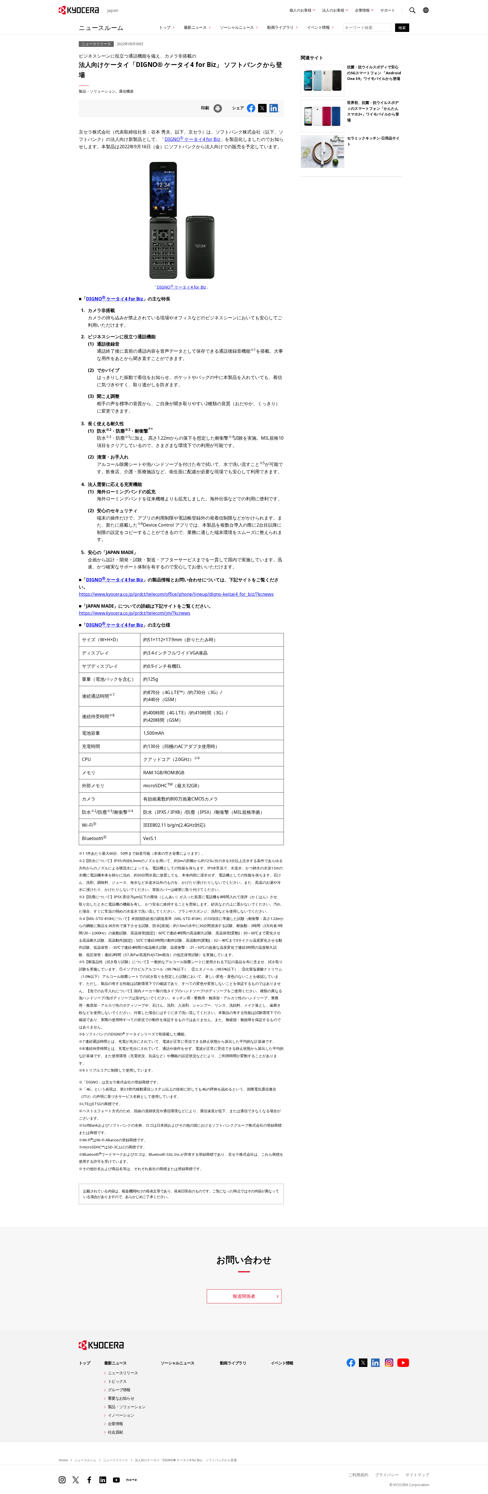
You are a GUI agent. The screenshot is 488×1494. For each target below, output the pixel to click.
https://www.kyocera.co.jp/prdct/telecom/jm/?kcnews (134, 613)
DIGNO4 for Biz (114, 580)
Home (63, 1460)
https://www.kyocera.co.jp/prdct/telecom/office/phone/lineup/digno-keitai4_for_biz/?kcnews (176, 594)
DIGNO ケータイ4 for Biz (192, 139)
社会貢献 (115, 1432)
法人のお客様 (333, 10)
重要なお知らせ (121, 1398)
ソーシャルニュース (237, 27)
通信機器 (126, 91)
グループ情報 (119, 1389)
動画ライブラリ (280, 27)
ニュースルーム (101, 27)
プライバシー (387, 1474)
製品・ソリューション (97, 91)
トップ (164, 27)
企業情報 (362, 10)
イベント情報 (318, 27)
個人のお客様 (300, 10)
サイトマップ (417, 1474)
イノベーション (121, 1415)
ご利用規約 (358, 1474)
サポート (387, 10)
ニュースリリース (123, 1372)
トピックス (117, 1381)
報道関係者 (244, 1296)
